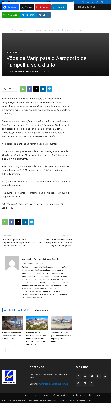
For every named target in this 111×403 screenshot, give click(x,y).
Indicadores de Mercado (81, 395)
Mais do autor (41, 310)
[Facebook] (29, 89)
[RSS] (92, 2)
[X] (102, 2)
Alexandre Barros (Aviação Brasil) (24, 71)
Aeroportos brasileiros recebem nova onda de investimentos (11, 336)
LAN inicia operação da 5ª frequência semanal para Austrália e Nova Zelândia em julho (18, 242)
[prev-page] (4, 350)
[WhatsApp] (107, 2)
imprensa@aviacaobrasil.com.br (53, 383)
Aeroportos (36, 395)
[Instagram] (83, 2)
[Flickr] (78, 2)
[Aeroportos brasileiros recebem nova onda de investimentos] (12, 323)
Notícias (12, 30)
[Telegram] (97, 2)
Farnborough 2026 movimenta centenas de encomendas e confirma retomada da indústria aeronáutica (36, 338)
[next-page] (8, 350)
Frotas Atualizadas (86, 6)
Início (4, 30)
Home (26, 395)
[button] (105, 7)
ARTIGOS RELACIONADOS (17, 310)
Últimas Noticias (25, 30)
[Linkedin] (88, 2)
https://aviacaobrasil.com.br (33, 263)
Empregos (98, 395)
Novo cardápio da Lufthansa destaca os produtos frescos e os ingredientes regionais (55, 242)
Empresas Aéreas (51, 395)
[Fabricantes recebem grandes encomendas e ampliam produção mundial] (61, 323)
